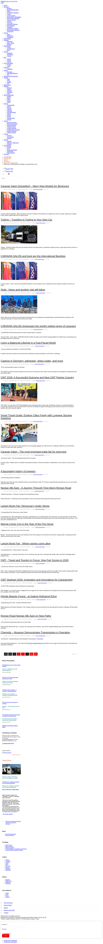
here (15, 736)
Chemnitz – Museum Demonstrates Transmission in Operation (35, 632)
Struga (9, 101)
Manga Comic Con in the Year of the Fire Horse (27, 524)
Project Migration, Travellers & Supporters (16, 848)
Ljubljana (9, 69)
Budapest (10, 41)
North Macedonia (9, 95)
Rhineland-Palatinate (13, 18)
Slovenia (6, 67)
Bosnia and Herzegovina (11, 76)
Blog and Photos (9, 835)
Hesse (9, 14)
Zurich (9, 47)
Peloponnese (11, 118)
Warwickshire (11, 153)
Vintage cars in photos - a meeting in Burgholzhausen (9, 694)
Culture (7, 859)
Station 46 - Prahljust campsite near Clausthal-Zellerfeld (10, 786)
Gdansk (9, 141)
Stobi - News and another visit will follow (23, 289)
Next (31, 654)
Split (8, 79)
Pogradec (10, 92)
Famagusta (10, 137)
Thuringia (10, 23)
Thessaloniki (10, 105)
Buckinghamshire (12, 150)
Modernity (8, 882)
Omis (8, 80)
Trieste (9, 60)
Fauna (7, 895)
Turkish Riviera (11, 127)
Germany (6, 7)
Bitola (8, 98)
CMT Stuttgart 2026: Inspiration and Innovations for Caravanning (37, 579)
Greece (6, 103)
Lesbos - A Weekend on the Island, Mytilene (9, 669)
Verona (9, 62)
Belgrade (9, 72)
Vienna (9, 56)
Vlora (8, 93)
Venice (9, 59)
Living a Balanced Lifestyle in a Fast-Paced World (28, 342)
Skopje (9, 96)
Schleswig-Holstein (12, 28)
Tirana (9, 89)
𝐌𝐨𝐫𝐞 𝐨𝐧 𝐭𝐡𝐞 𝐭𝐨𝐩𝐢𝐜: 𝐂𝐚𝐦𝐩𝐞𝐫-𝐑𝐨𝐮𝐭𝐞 (10, 789)
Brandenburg (11, 25)
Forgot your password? (10, 940)
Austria (6, 51)
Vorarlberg (10, 54)
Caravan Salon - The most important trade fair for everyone (33, 451)
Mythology (8, 883)
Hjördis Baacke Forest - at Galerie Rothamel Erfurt (29, 596)
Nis (8, 75)
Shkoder (9, 90)
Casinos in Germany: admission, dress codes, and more (32, 360)
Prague (9, 64)
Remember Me (7, 933)
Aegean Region (11, 125)
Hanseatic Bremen (12, 24)
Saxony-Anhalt (11, 20)
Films (6, 863)
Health (7, 893)
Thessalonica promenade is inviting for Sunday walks (9, 719)
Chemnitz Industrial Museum (34, 643)
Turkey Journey (11, 132)
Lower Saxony (11, 15)
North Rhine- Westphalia (14, 17)
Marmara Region (12, 122)
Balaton (9, 44)
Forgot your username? (10, 942)
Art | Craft (7, 866)
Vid (8, 83)
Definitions (8, 870)
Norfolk (9, 147)
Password (4, 929)
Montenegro (7, 85)
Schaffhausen (11, 49)
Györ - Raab (10, 43)
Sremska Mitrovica (12, 73)
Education (8, 868)
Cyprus (6, 134)
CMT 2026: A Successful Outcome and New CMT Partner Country (37, 377)
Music (6, 865)
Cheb (8, 66)
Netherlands (7, 38)
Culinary (7, 897)
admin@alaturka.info (7, 739)
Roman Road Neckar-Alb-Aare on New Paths (26, 615)
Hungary (6, 40)
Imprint (6, 907)
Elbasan (9, 88)
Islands (9, 119)
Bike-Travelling (9, 846)
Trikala (9, 114)
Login (2, 2)
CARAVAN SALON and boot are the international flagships (33, 256)
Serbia (6, 70)
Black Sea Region (12, 124)
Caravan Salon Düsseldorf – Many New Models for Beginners (35, 186)
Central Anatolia (11, 128)
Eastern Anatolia (11, 131)
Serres (9, 106)
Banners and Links (9, 910)
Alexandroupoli (11, 112)
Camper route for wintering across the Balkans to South (10, 777)
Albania (6, 86)
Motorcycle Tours (9, 847)
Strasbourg (10, 37)
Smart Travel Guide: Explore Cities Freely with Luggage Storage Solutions (36, 417)
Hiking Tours (8, 845)
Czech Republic (8, 63)
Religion (7, 867)
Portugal (6, 154)
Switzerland (7, 46)
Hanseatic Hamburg (13, 12)
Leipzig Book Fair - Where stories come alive (25, 543)
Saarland (9, 27)
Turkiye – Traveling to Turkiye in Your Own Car (26, 219)
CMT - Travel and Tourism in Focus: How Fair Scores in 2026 (34, 560)
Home (5, 5)
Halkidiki (9, 111)
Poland (6, 140)
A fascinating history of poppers (18, 471)
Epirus (9, 115)
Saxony (9, 21)
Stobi (8, 102)
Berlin (8, 11)
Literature (7, 861)
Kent (8, 148)
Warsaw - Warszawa (13, 142)
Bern (8, 50)
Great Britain (7, 145)
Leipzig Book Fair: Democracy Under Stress (25, 506)
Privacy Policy (8, 905)
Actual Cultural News (38, 189)
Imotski (9, 82)
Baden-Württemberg (13, 10)
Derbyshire (10, 151)
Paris (8, 34)
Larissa (9, 109)
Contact (6, 912)
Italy (5, 57)
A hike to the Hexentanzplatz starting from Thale (10, 682)
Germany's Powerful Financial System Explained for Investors (13, 822)
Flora (6, 894)
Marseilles (10, 36)
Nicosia (9, 138)
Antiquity (7, 879)
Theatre (7, 862)
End (36, 654)
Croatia (6, 77)
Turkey (6, 121)
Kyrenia (9, 135)
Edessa (9, 108)
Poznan (9, 144)
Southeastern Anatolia (13, 129)
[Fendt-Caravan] (6, 752)
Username (4, 924)
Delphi (9, 116)
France (6, 33)
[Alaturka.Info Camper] (7, 814)
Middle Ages (8, 881)
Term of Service (8, 902)
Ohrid (8, 99)
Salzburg (9, 53)
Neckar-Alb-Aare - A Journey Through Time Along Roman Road (36, 487)
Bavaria (9, 8)
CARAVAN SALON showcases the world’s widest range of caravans (38, 326)
